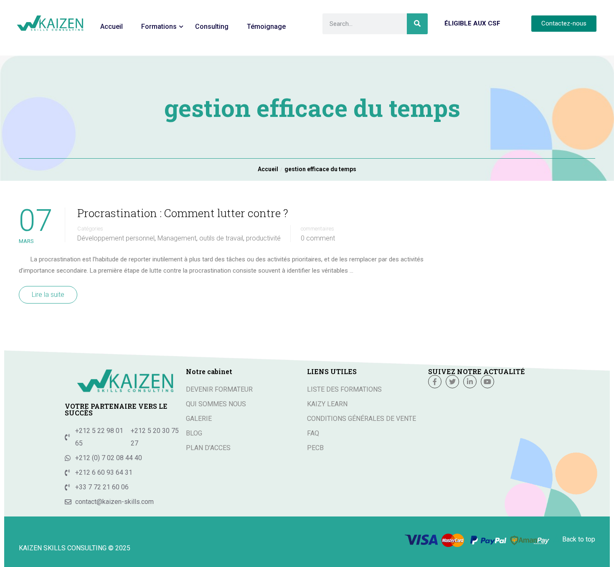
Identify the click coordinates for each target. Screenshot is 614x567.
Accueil (111, 26)
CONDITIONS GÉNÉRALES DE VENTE (361, 419)
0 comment (318, 238)
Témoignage (266, 26)
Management (176, 238)
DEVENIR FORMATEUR (219, 389)
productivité (263, 238)
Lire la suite (48, 295)
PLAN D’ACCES (208, 448)
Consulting (211, 26)
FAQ (313, 433)
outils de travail (221, 238)
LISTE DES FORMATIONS (344, 389)
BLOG (194, 433)
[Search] (417, 23)
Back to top (578, 539)
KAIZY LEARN (327, 404)
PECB (315, 448)
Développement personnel (116, 238)
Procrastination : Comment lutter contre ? (182, 213)
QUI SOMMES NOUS (216, 404)
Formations (159, 26)
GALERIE (199, 419)
